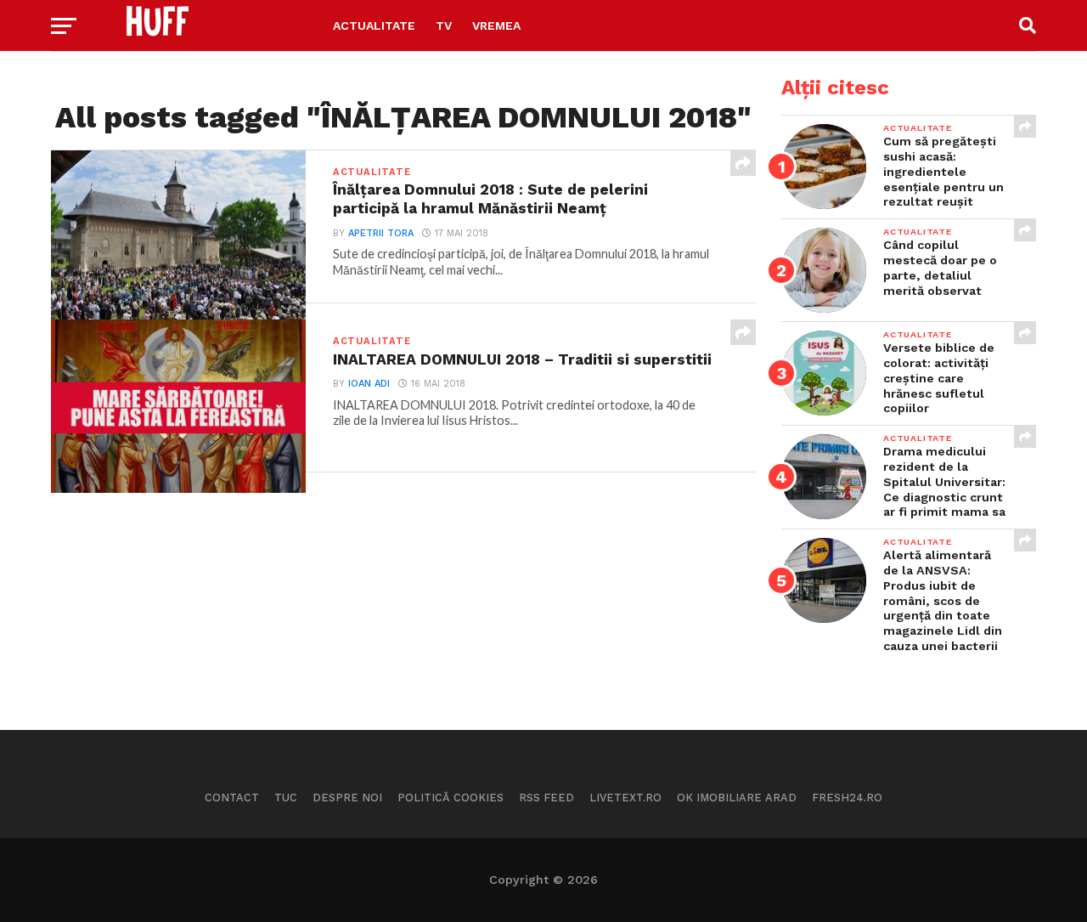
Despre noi (347, 797)
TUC (285, 797)
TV (444, 25)
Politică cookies (450, 797)
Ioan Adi (369, 383)
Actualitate (374, 25)
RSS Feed (546, 797)
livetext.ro (625, 797)
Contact (232, 797)
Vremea (496, 25)
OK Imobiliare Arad (737, 797)
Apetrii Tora (381, 233)
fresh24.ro (847, 797)
